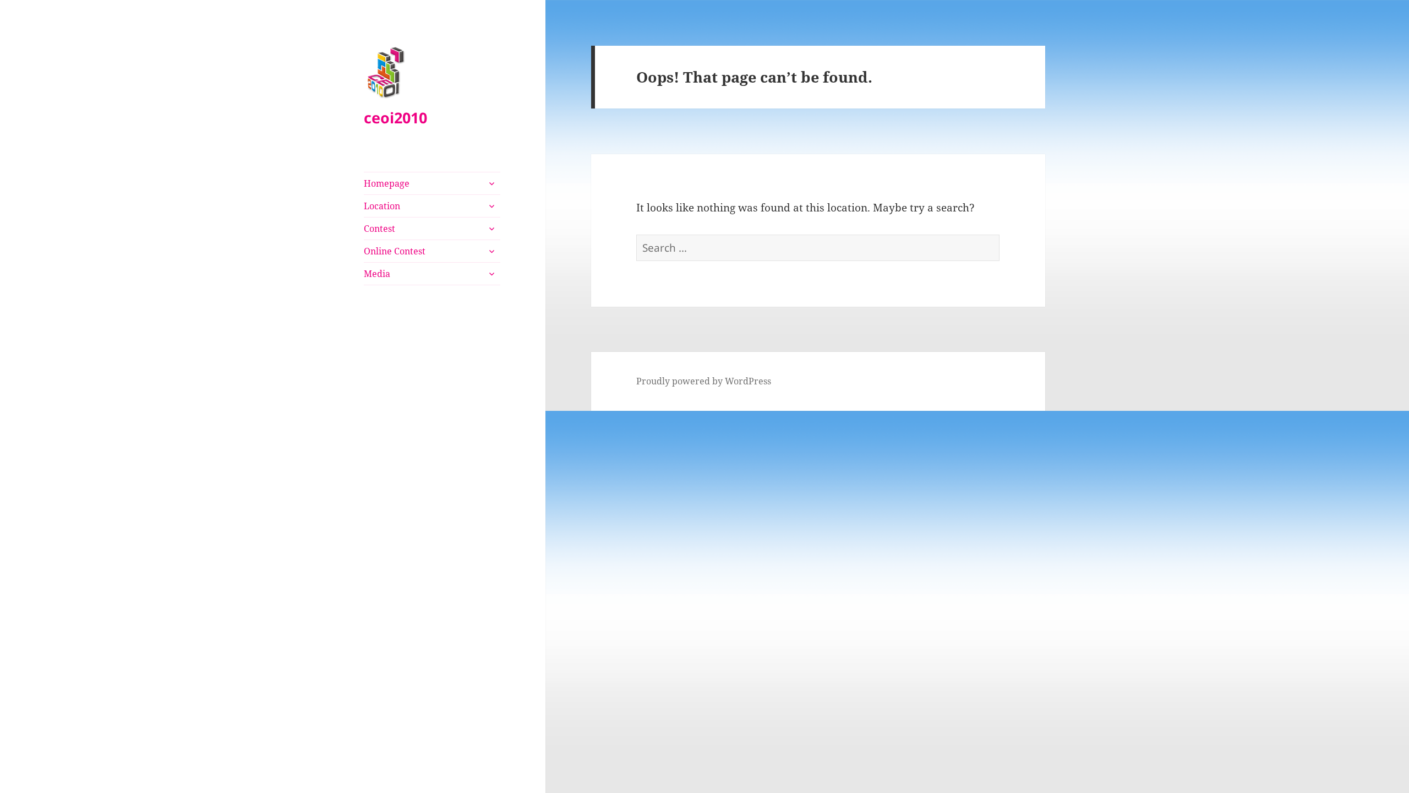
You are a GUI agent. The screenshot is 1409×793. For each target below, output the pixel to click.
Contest (379, 228)
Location (382, 206)
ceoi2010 (395, 117)
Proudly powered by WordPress (703, 381)
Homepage (386, 183)
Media (377, 274)
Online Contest (394, 251)
